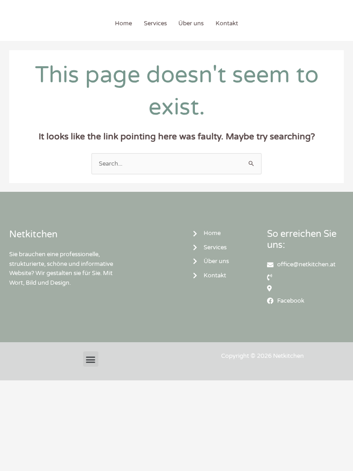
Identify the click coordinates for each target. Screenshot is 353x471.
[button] (90, 359)
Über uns (191, 23)
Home (123, 23)
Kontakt (227, 23)
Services (155, 23)
